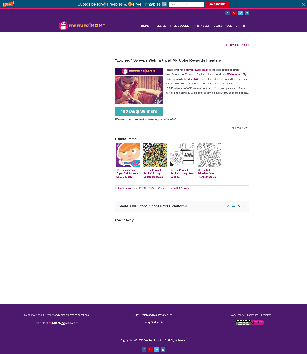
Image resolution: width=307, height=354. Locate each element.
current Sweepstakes (198, 69)
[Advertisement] (82, 62)
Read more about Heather (39, 315)
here (215, 83)
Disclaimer (266, 315)
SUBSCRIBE (217, 4)
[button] (153, 4)
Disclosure (252, 315)
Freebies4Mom (125, 188)
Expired (173, 188)
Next (244, 45)
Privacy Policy (236, 315)
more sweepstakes (138, 119)
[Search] (244, 26)
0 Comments (184, 188)
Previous (233, 45)
